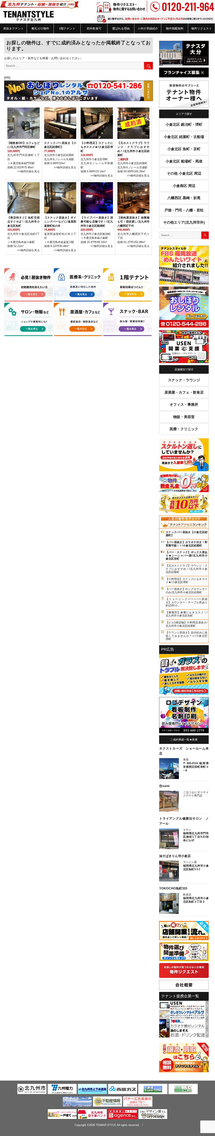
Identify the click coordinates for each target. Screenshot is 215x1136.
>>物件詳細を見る (28, 171)
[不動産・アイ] (183, 1089)
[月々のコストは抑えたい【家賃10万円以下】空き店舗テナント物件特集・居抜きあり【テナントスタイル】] (184, 504)
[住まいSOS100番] (184, 675)
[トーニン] (184, 1023)
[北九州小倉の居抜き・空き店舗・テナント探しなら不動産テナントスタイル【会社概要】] (184, 985)
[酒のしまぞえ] (184, 1032)
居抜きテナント (13, 28)
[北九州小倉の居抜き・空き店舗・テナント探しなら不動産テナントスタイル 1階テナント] (127, 285)
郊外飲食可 (94, 28)
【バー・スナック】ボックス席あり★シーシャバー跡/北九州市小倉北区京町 (186, 555)
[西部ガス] (122, 1089)
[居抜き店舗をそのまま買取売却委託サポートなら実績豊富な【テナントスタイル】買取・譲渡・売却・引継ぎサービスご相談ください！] (184, 1058)
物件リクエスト (201, 28)
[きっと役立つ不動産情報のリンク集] (77, 1102)
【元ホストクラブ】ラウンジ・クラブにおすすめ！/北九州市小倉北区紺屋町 (186, 569)
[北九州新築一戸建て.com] (62, 1114)
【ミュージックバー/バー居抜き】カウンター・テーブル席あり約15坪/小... (186, 602)
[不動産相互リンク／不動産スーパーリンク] (153, 1089)
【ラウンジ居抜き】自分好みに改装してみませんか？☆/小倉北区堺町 (186, 636)
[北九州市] (32, 1089)
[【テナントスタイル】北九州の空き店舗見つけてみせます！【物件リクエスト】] (184, 971)
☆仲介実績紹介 (148, 28)
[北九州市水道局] (92, 1089)
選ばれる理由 (121, 28)
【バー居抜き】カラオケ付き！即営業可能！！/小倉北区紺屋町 (186, 544)
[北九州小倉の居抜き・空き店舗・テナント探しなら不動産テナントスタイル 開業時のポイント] (184, 952)
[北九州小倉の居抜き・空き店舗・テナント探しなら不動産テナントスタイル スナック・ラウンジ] (127, 319)
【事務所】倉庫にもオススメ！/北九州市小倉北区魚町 (186, 614)
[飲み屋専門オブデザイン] (153, 1114)
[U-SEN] (184, 347)
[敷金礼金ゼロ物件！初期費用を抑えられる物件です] (184, 483)
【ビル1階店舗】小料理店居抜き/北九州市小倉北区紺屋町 (186, 624)
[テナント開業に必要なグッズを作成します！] (184, 716)
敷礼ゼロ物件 (40, 28)
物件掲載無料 (175, 28)
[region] (78, 91)
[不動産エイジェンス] (122, 1114)
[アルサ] (184, 1014)
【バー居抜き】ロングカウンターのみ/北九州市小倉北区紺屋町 (186, 590)
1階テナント (67, 28)
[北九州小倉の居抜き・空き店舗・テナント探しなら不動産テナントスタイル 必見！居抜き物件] (28, 285)
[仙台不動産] (107, 1102)
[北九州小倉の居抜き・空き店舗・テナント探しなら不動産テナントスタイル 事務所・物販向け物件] (28, 319)
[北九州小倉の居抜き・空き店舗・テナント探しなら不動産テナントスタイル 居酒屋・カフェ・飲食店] (78, 319)
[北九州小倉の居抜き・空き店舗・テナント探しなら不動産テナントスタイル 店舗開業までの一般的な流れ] (184, 931)
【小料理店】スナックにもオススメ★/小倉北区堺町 (186, 580)
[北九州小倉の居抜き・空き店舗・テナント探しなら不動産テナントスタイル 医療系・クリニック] (78, 285)
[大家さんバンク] (92, 1114)
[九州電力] (62, 1089)
